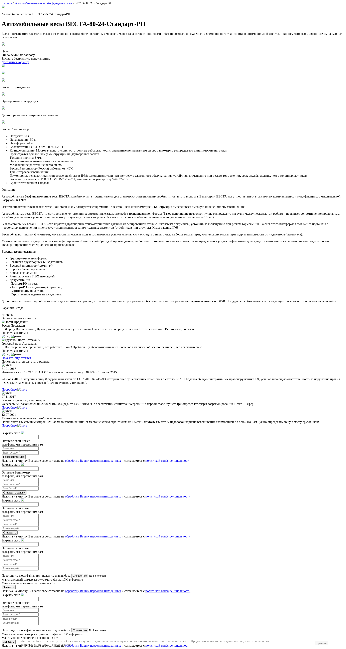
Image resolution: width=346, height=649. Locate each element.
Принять (322, 643)
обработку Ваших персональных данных (93, 460)
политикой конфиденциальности (167, 460)
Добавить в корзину (15, 62)
